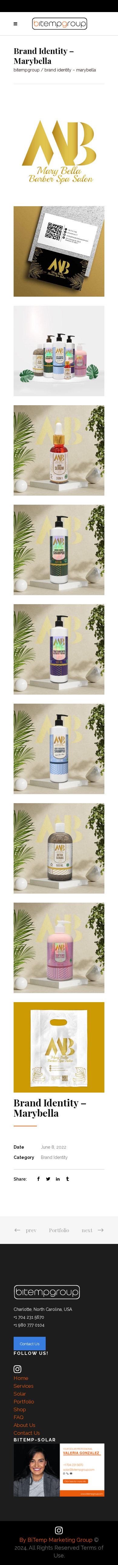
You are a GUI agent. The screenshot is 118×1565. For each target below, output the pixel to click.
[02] (59, 649)
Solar (20, 1394)
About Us (24, 1425)
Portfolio (59, 1230)
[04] (59, 848)
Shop (20, 1409)
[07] (59, 1047)
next (87, 1230)
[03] (59, 749)
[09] (59, 152)
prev (31, 1230)
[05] (59, 948)
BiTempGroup (27, 70)
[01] (59, 550)
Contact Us (27, 1433)
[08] (59, 251)
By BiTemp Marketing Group (56, 1540)
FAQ (19, 1417)
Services (24, 1386)
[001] (59, 351)
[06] (59, 450)
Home (21, 1378)
